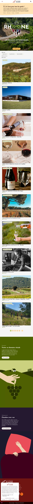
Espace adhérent (19, 487)
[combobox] (5, 54)
